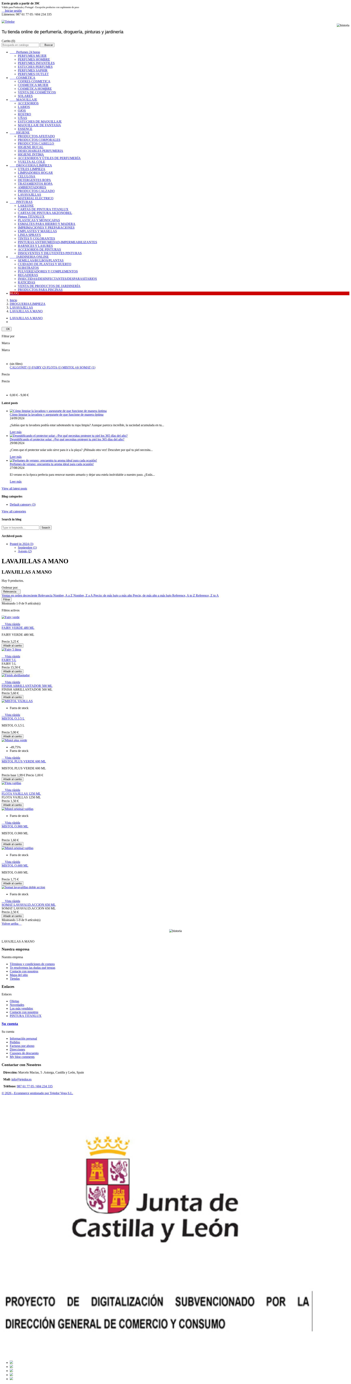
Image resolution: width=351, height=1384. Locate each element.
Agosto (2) (25, 551)
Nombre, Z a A (83, 595)
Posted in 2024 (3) (21, 544)
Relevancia (11, 591)
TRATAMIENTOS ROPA (35, 183)
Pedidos (15, 1042)
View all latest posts (14, 488)
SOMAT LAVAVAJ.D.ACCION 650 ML (29, 904)
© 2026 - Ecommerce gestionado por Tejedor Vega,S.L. (37, 1093)
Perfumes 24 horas (25, 52)
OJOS (22, 110)
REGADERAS (28, 275)
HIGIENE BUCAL (30, 147)
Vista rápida (11, 624)
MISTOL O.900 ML (15, 826)
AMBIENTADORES (32, 187)
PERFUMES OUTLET (33, 74)
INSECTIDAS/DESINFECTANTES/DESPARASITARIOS (57, 278)
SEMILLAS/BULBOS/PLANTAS (41, 260)
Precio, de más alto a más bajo (152, 595)
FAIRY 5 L (9, 660)
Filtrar (6, 599)
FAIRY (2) (39, 367)
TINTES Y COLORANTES (36, 238)
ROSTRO (24, 114)
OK (6, 329)
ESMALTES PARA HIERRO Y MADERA (46, 224)
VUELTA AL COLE (31, 161)
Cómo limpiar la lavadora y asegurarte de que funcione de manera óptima (56, 414)
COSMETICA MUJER (33, 85)
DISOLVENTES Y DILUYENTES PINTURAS (50, 253)
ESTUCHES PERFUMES (35, 66)
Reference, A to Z (184, 595)
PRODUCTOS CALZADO (36, 191)
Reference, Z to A (207, 595)
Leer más (16, 432)
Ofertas (14, 1001)
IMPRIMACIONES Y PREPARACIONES (46, 227)
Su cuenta (10, 1024)
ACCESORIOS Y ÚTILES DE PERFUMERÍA (49, 158)
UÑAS (22, 118)
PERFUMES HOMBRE (34, 59)
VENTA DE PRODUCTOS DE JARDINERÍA (49, 286)
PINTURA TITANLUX (25, 1015)
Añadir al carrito (12, 645)
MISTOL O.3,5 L (13, 718)
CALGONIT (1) (21, 367)
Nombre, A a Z (63, 595)
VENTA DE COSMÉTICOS (37, 92)
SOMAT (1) (87, 367)
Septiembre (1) (27, 547)
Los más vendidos (21, 1008)
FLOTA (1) (54, 367)
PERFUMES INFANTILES (36, 63)
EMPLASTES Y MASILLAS (37, 231)
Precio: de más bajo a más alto (113, 595)
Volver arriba (12, 923)
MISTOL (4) (71, 367)
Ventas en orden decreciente (20, 595)
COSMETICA (22, 77)
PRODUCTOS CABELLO (36, 143)
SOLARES (25, 96)
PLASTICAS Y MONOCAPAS (39, 220)
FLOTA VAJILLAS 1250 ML (21, 793)
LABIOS (24, 107)
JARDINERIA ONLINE (29, 256)
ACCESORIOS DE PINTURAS (39, 249)
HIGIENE (20, 132)
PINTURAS (21, 202)
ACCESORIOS (28, 103)
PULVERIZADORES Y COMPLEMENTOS (48, 271)
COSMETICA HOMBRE (35, 88)
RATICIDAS (26, 282)
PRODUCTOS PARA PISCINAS (40, 289)
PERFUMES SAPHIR (33, 70)
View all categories (14, 511)
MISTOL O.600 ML (15, 865)
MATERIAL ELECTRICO (35, 198)
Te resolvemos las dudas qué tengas (32, 967)
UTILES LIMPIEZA (31, 169)
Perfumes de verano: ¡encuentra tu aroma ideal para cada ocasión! (52, 464)
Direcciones (17, 1049)
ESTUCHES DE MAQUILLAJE (40, 121)
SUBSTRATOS (28, 267)
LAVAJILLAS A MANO (26, 318)
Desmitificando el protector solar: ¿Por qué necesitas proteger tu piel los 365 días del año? (67, 439)
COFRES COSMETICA (34, 81)
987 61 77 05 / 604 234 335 (35, 1086)
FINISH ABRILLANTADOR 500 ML (27, 686)
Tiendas (15, 978)
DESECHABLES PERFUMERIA (40, 150)
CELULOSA (26, 176)
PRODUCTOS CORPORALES (39, 140)
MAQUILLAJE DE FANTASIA (39, 125)
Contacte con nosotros (24, 971)
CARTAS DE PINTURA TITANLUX (43, 209)
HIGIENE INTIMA (31, 154)
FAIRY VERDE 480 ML (18, 627)
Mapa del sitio (19, 975)
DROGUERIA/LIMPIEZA (31, 165)
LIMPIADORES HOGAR (35, 172)
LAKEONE (26, 205)
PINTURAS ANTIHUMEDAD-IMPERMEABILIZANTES (57, 242)
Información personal (23, 1038)
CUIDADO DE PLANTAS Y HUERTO (44, 264)
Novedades (17, 1005)
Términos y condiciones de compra (32, 964)
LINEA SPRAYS (29, 235)
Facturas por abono (22, 1046)
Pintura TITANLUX (31, 216)
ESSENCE (25, 129)
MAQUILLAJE (23, 99)
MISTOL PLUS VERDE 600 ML (24, 761)
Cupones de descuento (24, 1053)
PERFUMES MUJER (32, 55)
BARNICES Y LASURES (35, 246)
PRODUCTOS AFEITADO (36, 136)
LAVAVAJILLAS (29, 194)
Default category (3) (23, 504)
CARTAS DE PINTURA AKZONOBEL (45, 213)
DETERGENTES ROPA (34, 180)
